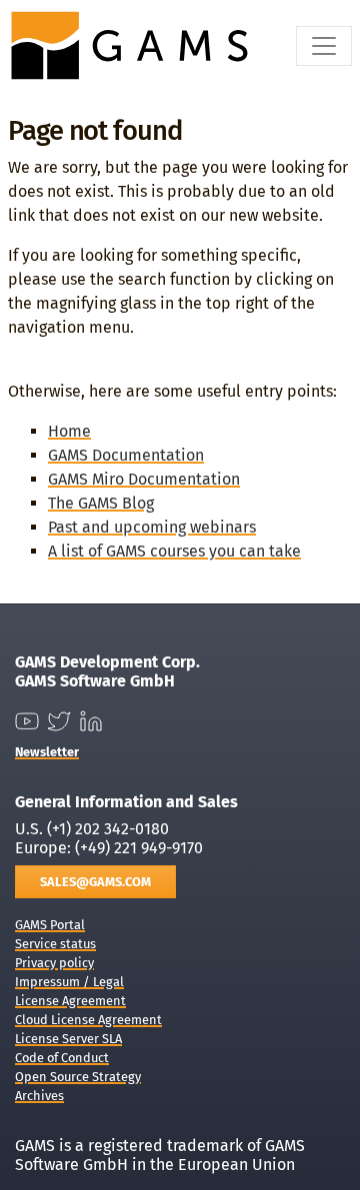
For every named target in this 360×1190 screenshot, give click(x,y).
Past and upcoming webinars (152, 527)
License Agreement (70, 1000)
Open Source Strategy (78, 1076)
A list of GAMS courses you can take (174, 551)
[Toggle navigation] (324, 46)
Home (69, 431)
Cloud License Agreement (88, 1019)
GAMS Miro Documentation (144, 479)
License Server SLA (68, 1038)
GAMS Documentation (126, 455)
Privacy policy (54, 962)
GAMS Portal (50, 924)
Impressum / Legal (69, 981)
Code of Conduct (62, 1057)
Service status (55, 943)
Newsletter (47, 751)
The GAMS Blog (101, 503)
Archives (39, 1095)
